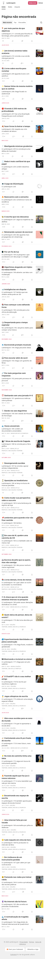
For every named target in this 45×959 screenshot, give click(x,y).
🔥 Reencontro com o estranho (15, 197)
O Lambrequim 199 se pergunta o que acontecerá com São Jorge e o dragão (15, 256)
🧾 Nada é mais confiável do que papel (16, 162)
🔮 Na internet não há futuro (14, 902)
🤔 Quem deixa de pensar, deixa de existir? (17, 616)
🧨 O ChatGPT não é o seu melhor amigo (16, 677)
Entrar (41, 3)
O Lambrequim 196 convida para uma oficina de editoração (15, 311)
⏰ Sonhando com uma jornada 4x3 (17, 395)
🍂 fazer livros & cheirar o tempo (16, 126)
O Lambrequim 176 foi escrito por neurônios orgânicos (14, 683)
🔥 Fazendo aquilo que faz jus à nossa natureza (15, 777)
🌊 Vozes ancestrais (11, 426)
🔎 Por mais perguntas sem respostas (14, 374)
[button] (3, 7)
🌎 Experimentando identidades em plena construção (17, 640)
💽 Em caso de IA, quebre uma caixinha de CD (15, 536)
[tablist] (14, 22)
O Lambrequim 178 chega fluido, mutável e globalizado (17, 645)
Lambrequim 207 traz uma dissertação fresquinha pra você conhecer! (16, 115)
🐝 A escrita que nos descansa (15, 217)
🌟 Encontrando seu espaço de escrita (15, 797)
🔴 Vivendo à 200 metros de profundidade (14, 110)
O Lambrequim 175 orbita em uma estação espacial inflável (17, 700)
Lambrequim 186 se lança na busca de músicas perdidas (15, 484)
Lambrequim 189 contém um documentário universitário (12, 430)
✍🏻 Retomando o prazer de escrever (17, 232)
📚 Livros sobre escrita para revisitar (14, 69)
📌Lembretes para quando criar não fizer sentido (17, 519)
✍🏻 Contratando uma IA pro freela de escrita (16, 739)
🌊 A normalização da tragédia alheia (15, 918)
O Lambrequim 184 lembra (11, 523)
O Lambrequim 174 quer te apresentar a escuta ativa (16, 724)
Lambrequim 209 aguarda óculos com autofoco (15, 75)
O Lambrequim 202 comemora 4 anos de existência (17, 201)
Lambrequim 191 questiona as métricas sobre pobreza (16, 399)
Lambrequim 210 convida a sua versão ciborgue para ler (16, 57)
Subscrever (32, 3)
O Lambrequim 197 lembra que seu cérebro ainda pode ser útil (15, 293)
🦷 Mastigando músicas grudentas (17, 146)
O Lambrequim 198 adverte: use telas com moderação (17, 273)
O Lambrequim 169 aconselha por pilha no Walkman (17, 826)
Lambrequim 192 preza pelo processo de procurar (16, 379)
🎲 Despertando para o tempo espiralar (15, 323)
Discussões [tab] (22, 22)
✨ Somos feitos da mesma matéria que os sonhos (17, 87)
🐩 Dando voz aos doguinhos (14, 411)
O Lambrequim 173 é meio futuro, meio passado (16, 744)
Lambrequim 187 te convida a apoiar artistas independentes (15, 467)
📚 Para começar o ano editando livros (16, 306)
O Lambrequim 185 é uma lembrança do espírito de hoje (16, 504)
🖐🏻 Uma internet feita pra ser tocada (14, 821)
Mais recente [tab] (7, 22)
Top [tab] (15, 22)
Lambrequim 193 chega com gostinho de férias (17, 362)
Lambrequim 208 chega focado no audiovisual (14, 92)
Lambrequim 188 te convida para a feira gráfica (16, 445)
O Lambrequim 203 (9, 186)
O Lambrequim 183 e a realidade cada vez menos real (17, 542)
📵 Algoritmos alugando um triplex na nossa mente (17, 268)
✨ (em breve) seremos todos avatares (14, 52)
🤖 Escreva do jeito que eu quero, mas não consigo (16, 561)
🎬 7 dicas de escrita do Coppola (16, 441)
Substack (13, 955)
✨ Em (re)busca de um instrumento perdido (12, 858)
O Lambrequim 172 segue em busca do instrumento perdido (16, 762)
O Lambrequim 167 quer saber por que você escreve (16, 863)
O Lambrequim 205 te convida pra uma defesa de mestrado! (16, 150)
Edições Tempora (16, 450)
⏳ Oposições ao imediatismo (15, 480)
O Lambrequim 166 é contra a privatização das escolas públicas (17, 883)
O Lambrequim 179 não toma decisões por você (17, 621)
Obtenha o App (32, 949)
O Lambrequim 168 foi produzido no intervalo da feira (15, 844)
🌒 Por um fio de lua (10, 252)
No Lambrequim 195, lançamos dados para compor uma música (17, 329)
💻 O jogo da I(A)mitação (12, 184)
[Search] (41, 22)
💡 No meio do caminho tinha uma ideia (16, 757)
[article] (22, 34)
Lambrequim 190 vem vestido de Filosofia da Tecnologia (17, 414)
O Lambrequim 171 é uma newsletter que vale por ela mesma (17, 782)
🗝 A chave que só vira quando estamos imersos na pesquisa (15, 598)
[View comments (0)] (12, 41)
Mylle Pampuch (23, 433)
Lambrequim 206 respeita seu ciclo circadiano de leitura (14, 130)
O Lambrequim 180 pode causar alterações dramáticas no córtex (17, 603)
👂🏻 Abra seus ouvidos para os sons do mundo (17, 719)
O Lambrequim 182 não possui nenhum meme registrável (16, 566)
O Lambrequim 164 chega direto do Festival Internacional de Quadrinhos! (15, 923)
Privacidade (24, 942)
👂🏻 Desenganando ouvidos (13, 463)
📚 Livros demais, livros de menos (16, 580)
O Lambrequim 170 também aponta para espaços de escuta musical (17, 802)
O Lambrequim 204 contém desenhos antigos (15, 168)
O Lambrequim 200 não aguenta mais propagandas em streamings (15, 236)
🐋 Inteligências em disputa (14, 289)
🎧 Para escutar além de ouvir (15, 358)
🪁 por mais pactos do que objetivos (13, 29)
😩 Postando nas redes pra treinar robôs (17, 878)
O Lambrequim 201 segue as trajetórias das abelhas (17, 220)
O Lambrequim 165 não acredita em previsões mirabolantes (15, 905)
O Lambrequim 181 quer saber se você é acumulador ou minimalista (16, 583)
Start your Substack (16, 949)
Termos (31, 942)
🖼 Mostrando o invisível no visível (17, 659)
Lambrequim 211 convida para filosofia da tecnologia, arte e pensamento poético (17, 35)
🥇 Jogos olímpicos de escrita (15, 696)
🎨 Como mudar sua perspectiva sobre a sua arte (16, 499)
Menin (13, 433)
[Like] (3, 41)
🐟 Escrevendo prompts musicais (16, 345)
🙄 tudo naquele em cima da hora (16, 840)
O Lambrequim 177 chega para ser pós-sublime (16, 663)
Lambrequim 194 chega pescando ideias (16, 347)
